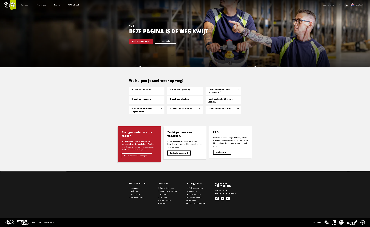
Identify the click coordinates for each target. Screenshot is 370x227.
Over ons (57, 5)
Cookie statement (195, 194)
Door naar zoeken (164, 41)
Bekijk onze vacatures (140, 41)
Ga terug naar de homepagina (135, 156)
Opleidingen (41, 5)
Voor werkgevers (329, 5)
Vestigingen (164, 194)
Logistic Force (222, 190)
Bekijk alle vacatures (178, 153)
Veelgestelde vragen (196, 188)
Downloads (193, 191)
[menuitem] (329, 5)
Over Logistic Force (167, 188)
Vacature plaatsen (137, 197)
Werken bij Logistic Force (169, 191)
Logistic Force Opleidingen (226, 193)
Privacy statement (195, 197)
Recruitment (135, 194)
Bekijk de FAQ (221, 152)
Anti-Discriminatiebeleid (197, 203)
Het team (163, 197)
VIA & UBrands (74, 5)
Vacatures (25, 5)
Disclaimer (192, 200)
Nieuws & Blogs (165, 200)
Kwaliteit (163, 203)
